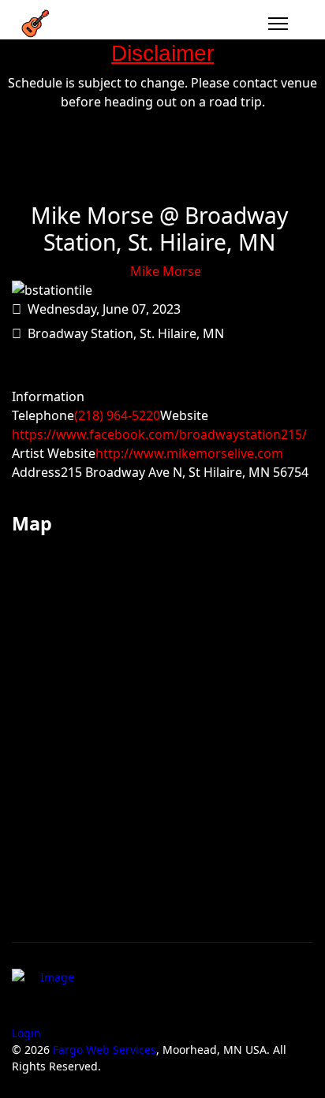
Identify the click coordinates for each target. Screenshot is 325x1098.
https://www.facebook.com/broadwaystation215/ (159, 434)
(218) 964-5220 (117, 415)
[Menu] (278, 23)
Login (26, 1032)
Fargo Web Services (104, 1049)
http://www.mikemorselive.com (189, 453)
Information (48, 396)
